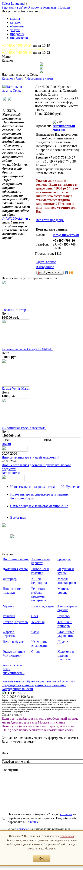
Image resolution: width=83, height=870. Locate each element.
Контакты (50, 7)
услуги (15, 30)
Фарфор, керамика (9, 634)
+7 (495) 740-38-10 (17, 52)
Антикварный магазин (64, 128)
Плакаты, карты (42, 606)
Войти (6, 444)
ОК (41, 858)
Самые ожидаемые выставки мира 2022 (39, 506)
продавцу (17, 34)
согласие (66, 814)
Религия (9, 616)
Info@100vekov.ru (15, 218)
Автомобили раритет (40, 561)
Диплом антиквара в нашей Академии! (30, 457)
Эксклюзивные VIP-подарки (14, 653)
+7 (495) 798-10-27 (17, 45)
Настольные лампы (40, 78)
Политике (32, 822)
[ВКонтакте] (66, 272)
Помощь (64, 7)
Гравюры (64, 559)
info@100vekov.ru (66, 235)
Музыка (8, 606)
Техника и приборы (64, 624)
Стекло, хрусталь (15, 622)
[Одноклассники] (71, 272)
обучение (17, 26)
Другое (62, 642)
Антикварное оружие (67, 608)
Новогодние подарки (12, 590)
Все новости (11, 473)
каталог (15, 22)
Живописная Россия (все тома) (24, 428)
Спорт (35, 651)
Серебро (63, 616)
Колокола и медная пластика (65, 655)
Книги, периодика (39, 580)
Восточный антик (16, 559)
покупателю (19, 38)
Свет (19, 78)
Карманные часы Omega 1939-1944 (27, 349)
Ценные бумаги (14, 642)
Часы (35, 632)
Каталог (7, 78)
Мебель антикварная (66, 580)
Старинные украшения (65, 634)
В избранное (45, 267)
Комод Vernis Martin (16, 388)
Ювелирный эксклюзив (40, 643)
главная (15, 18)
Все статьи (18, 517)
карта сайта (43, 685)
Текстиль (37, 622)
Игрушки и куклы (65, 571)
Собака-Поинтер (14, 310)
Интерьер (10, 579)
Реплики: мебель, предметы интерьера (38, 594)
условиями (67, 836)
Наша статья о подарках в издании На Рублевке (45, 486)
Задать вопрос (46, 262)
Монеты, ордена (63, 590)
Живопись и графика (40, 571)
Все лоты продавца (50, 220)
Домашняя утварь (15, 569)
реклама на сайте (52, 681)
